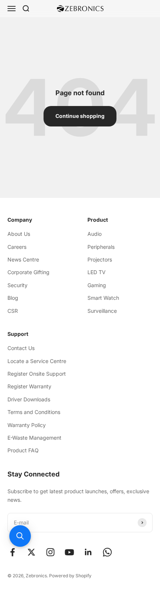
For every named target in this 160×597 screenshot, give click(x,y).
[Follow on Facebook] (12, 552)
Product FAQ (23, 450)
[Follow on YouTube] (69, 552)
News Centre (23, 259)
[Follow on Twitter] (31, 552)
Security (17, 285)
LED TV (96, 272)
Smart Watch (103, 298)
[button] (20, 536)
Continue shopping (80, 116)
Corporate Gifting (28, 272)
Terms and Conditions (33, 412)
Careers (16, 247)
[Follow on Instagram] (50, 552)
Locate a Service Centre (36, 361)
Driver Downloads (28, 399)
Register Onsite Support (36, 373)
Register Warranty (29, 386)
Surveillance (102, 311)
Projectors (99, 259)
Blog (12, 298)
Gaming (96, 285)
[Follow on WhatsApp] (107, 552)
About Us (18, 234)
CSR (12, 311)
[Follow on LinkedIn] (88, 552)
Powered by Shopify (70, 575)
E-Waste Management (34, 437)
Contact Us (21, 348)
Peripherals (101, 247)
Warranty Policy (26, 425)
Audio (94, 234)
